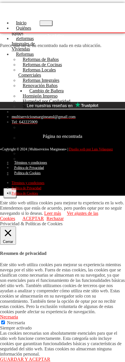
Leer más (52, 213)
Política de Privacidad (29, 168)
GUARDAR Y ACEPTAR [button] (25, 359)
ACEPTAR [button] (33, 218)
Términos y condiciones (30, 163)
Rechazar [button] (55, 218)
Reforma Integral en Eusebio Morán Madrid (46, 130)
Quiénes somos (21, 31)
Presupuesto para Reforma (47, 169)
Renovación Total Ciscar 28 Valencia (46, 119)
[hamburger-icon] (46, 23)
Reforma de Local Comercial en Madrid (37, 140)
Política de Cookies (27, 173)
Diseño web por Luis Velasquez (91, 149)
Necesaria (16, 322)
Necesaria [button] (9, 316)
